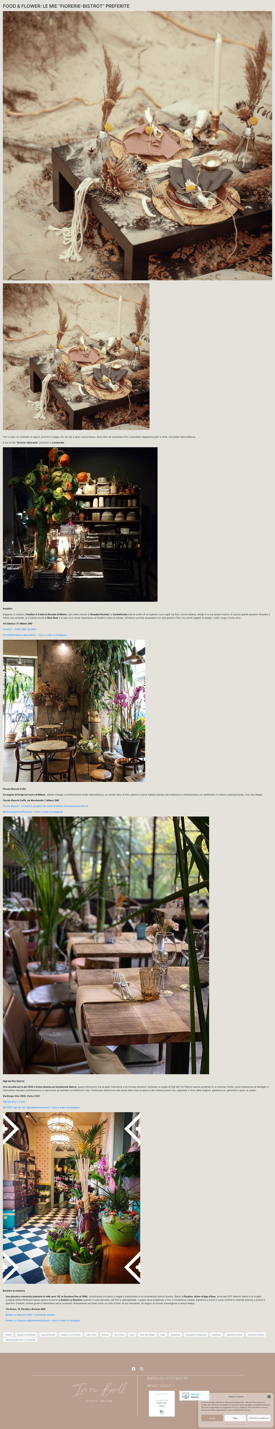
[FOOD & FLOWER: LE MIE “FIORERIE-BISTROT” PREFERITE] (137, 145)
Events (162, 11)
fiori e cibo (119, 1335)
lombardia (175, 1335)
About (150, 11)
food (132, 1335)
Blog (246, 11)
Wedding (180, 11)
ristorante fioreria (256, 1335)
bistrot (8, 1335)
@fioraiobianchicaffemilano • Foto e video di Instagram (33, 811)
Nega (235, 1418)
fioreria (105, 1335)
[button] (269, 1396)
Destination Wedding (208, 11)
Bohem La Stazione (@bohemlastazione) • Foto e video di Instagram (43, 1320)
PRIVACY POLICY (159, 1385)
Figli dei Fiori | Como (14, 1101)
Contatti (259, 11)
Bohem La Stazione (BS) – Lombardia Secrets (30, 1314)
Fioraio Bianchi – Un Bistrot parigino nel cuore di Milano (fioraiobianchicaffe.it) (45, 806)
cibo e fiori (91, 1335)
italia (163, 1335)
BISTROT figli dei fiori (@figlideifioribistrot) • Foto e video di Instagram (41, 1107)
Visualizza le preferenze (259, 1418)
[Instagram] (141, 1368)
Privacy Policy (240, 1424)
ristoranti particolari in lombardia (20, 1340)
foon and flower (147, 1335)
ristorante (216, 1335)
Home (139, 11)
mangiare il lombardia (196, 1335)
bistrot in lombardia (26, 1335)
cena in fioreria (48, 1335)
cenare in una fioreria (70, 1335)
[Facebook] (133, 1368)
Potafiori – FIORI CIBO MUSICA (19, 629)
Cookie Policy (229, 1424)
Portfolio (232, 11)
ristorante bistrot (234, 1335)
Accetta (212, 1418)
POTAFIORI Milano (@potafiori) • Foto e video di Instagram (35, 635)
